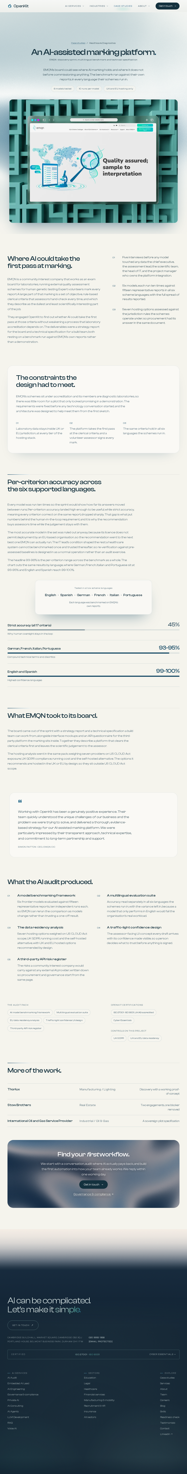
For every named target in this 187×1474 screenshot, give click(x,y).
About (163, 1389)
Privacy (12, 1457)
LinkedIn (165, 1434)
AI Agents (13, 1411)
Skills (163, 1411)
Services (165, 1383)
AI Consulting (15, 1405)
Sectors (94, 1373)
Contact (164, 1428)
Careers (165, 1400)
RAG (10, 1422)
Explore (170, 1373)
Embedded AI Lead (18, 1383)
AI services (19, 1373)
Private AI (13, 1400)
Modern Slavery (56, 1457)
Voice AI (12, 1428)
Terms (24, 1457)
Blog (162, 1405)
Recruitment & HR (94, 1405)
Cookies (37, 1457)
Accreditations (80, 1457)
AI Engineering (16, 1389)
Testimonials (167, 1422)
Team (163, 1394)
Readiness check (170, 1417)
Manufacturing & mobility (99, 1400)
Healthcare (90, 1389)
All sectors (90, 1417)
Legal (87, 1383)
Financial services (94, 1394)
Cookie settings (103, 1457)
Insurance (90, 1411)
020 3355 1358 (97, 1337)
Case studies (123, 6)
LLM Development (18, 1417)
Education (90, 1377)
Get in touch (166, 6)
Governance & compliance (92, 1194)
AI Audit (12, 1377)
